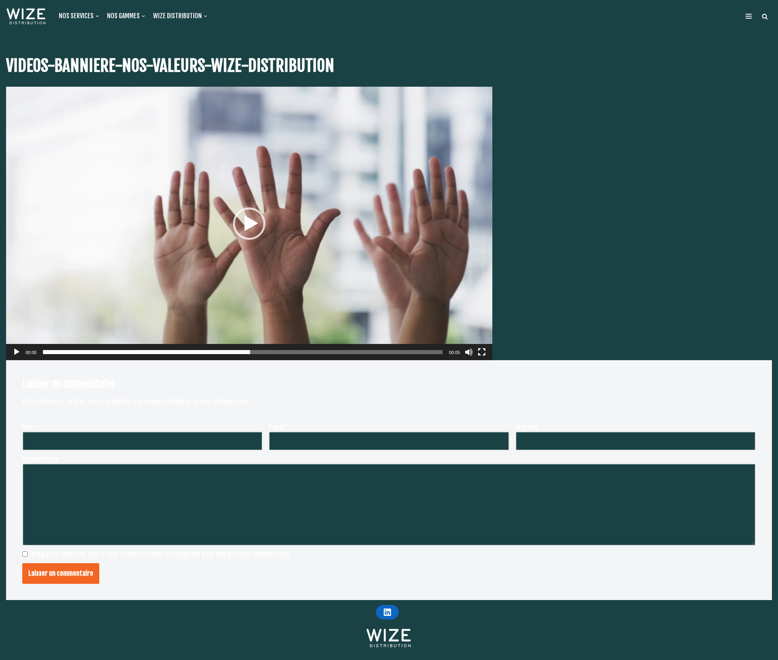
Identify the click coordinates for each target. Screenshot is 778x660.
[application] (249, 223)
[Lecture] (17, 352)
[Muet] (469, 352)
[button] (765, 16)
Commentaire (40, 459)
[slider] (242, 352)
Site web (526, 427)
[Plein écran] (482, 352)
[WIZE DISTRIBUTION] (26, 16)
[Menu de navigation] (749, 16)
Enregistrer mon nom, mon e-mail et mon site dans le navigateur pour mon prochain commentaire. (160, 554)
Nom (30, 427)
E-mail (279, 427)
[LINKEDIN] (387, 612)
